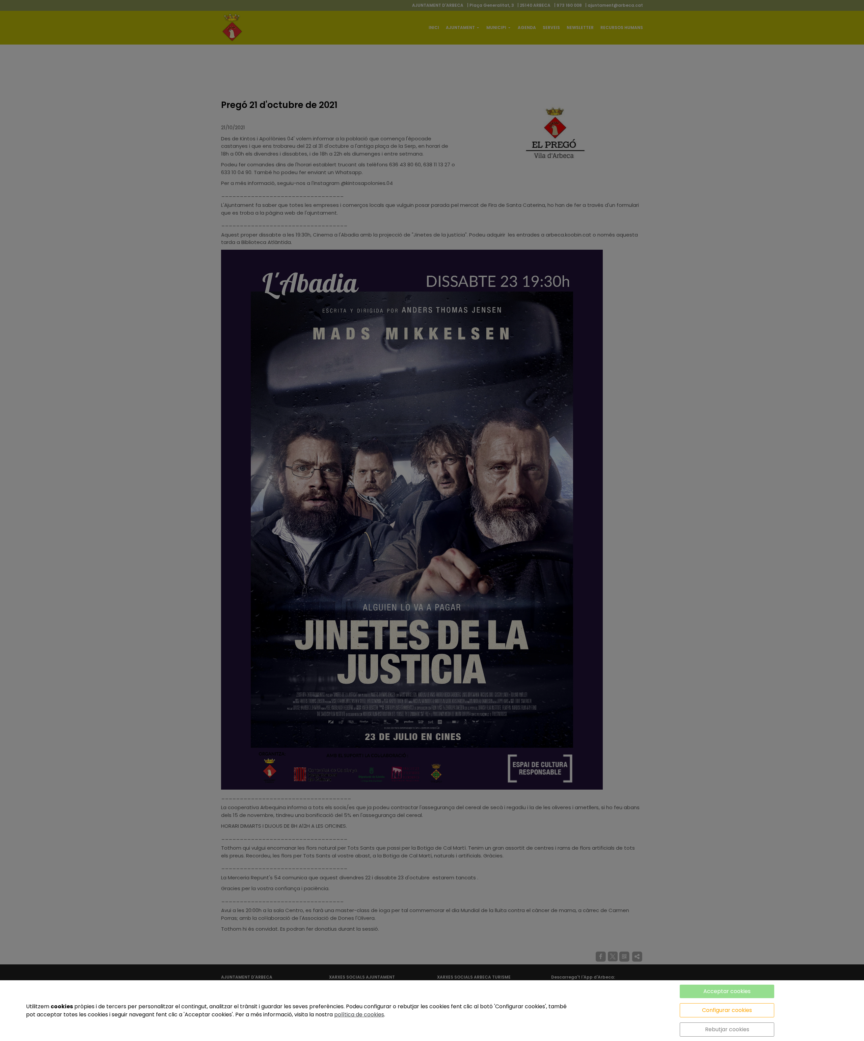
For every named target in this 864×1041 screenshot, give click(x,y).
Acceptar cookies (727, 991)
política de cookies (359, 1014)
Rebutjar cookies (727, 1029)
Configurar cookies (727, 1010)
